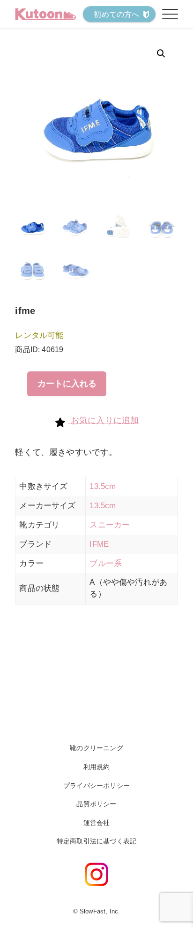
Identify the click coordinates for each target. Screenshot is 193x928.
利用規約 (96, 767)
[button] (161, 53)
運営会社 (96, 822)
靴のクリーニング (96, 748)
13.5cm (102, 486)
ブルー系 (105, 563)
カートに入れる (66, 383)
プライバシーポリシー (96, 785)
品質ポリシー (96, 804)
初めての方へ (116, 14)
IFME (99, 544)
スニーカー (109, 524)
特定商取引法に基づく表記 (96, 841)
